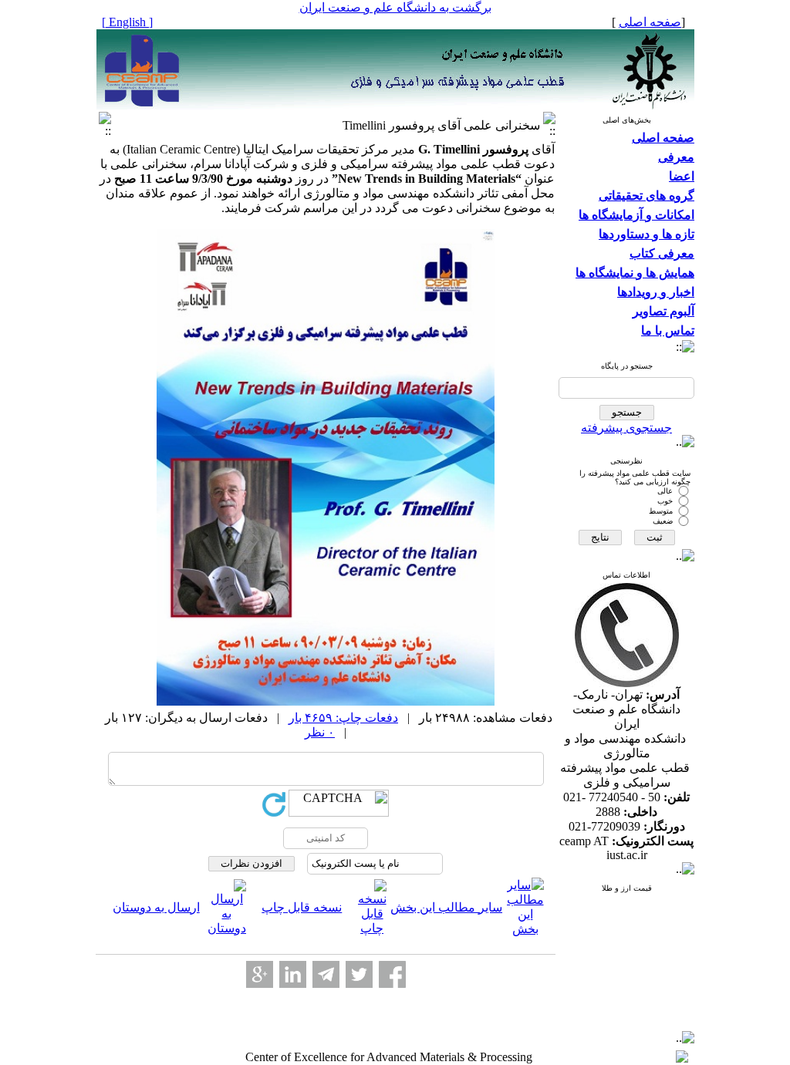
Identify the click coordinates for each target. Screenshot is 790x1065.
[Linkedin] (292, 974)
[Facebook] (392, 974)
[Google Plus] (259, 974)
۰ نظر (320, 732)
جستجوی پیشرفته (626, 427)
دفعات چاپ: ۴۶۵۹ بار (343, 717)
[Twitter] (359, 974)
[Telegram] (325, 974)
